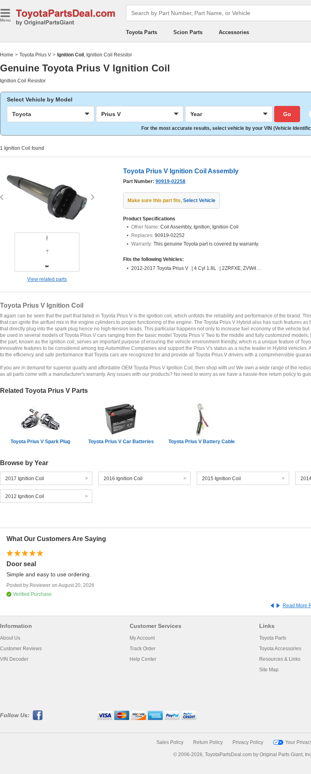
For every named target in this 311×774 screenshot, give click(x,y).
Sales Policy (169, 742)
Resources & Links (279, 659)
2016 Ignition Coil (123, 478)
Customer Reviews (21, 648)
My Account (142, 638)
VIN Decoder (14, 659)
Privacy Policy (247, 742)
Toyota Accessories (280, 648)
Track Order (143, 648)
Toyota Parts (141, 32)
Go (287, 114)
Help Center (143, 659)
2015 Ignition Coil (221, 478)
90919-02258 (170, 181)
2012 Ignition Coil (24, 496)
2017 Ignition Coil (24, 478)
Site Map (269, 670)
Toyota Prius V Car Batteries (121, 441)
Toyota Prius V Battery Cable (201, 441)
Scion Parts (187, 32)
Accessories (234, 32)
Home (6, 55)
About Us (10, 638)
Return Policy (208, 742)
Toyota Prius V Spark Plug (40, 441)
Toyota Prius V (35, 55)
